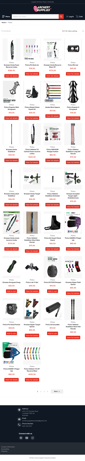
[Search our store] (61, 16)
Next (56, 391)
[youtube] (27, 438)
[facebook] (21, 438)
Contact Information (8, 447)
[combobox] (38, 16)
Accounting (5, 449)
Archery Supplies (39, 458)
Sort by (65, 31)
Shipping (4, 451)
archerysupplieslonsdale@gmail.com (34, 421)
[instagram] (32, 438)
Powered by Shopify (50, 458)
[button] (6, 16)
